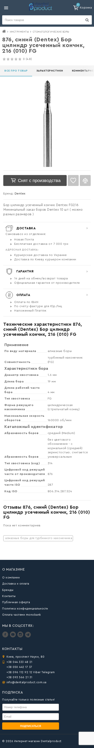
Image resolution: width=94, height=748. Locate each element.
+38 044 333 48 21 (19, 661)
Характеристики (50, 70)
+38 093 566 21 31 (19, 677)
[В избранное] (73, 180)
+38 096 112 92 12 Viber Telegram (31, 672)
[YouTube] (13, 636)
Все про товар (16, 70)
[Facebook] (5, 636)
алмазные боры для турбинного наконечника (38, 538)
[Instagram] (20, 636)
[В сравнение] (85, 180)
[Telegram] (28, 636)
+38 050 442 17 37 (19, 667)
